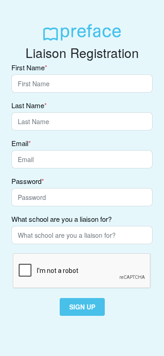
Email (21, 144)
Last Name (29, 106)
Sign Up (82, 306)
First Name (29, 68)
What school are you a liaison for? (61, 219)
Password (27, 182)
